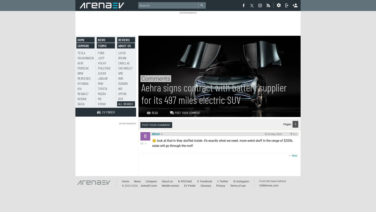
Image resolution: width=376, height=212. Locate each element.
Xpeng (122, 93)
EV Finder (190, 185)
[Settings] (279, 5)
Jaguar (103, 78)
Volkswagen (86, 58)
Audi (80, 63)
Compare (83, 46)
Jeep (101, 58)
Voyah (102, 104)
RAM (120, 78)
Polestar (104, 68)
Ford (101, 53)
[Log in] (287, 5)
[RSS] (269, 5)
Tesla (81, 53)
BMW (80, 73)
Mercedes (84, 78)
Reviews (124, 40)
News (101, 40)
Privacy (220, 185)
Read (155, 113)
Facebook (206, 181)
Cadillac (124, 63)
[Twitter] (252, 5)
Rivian (122, 58)
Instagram (242, 181)
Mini (100, 83)
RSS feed (186, 181)
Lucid (122, 53)
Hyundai (83, 83)
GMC (120, 73)
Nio (120, 88)
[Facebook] (244, 5)
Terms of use (238, 185)
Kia (79, 88)
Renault (83, 93)
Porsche (83, 68)
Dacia (81, 104)
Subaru (123, 83)
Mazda (102, 93)
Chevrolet (125, 68)
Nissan (82, 99)
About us (124, 46)
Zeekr (102, 73)
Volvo (102, 63)
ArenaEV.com (149, 185)
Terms (102, 46)
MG (99, 99)
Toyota (102, 88)
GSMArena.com (268, 185)
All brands (125, 104)
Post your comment (188, 113)
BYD (120, 99)
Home (81, 40)
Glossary (206, 185)
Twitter (224, 181)
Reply (294, 155)
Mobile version (170, 185)
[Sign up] (295, 5)
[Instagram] (260, 5)
